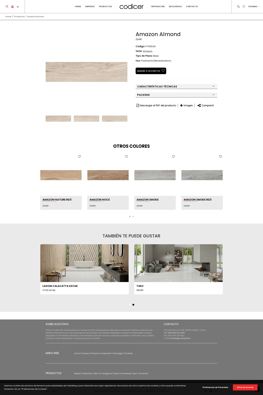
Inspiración (158, 6)
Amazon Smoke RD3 (151, 199)
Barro (135, 373)
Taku (140, 286)
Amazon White (194, 199)
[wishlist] (244, 6)
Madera (77, 373)
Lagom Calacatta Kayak (60, 286)
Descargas (175, 6)
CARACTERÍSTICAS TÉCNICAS (157, 86)
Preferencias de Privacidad (215, 387)
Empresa (90, 6)
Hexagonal (107, 373)
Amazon (147, 51)
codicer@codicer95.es (180, 338)
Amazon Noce (52, 199)
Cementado (126, 373)
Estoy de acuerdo (245, 387)
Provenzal (143, 373)
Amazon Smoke (100, 199)
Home (78, 6)
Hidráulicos (87, 373)
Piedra (116, 373)
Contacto (192, 6)
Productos (105, 6)
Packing (143, 95)
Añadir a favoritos (148, 70)
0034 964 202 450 (176, 333)
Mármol (97, 373)
